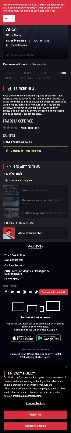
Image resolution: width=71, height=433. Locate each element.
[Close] (66, 367)
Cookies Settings (35, 403)
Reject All (35, 414)
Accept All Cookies (35, 425)
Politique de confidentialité (27, 396)
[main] (35, 397)
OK (11, 18)
